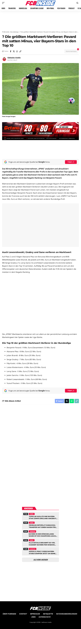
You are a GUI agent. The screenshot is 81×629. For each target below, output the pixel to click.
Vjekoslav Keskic (14, 57)
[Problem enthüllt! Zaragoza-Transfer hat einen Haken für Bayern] (40, 525)
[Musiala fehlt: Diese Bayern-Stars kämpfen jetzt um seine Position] (40, 551)
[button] (4, 3)
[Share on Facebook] (10, 51)
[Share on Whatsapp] (17, 51)
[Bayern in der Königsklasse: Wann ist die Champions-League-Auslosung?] (40, 533)
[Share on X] (13, 51)
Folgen (70, 162)
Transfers (32, 514)
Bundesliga (14, 32)
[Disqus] (40, 435)
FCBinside (5, 32)
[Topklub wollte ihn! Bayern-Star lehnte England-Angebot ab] (40, 516)
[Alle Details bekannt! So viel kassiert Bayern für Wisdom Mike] (40, 542)
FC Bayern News (32, 531)
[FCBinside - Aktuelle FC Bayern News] (40, 3)
